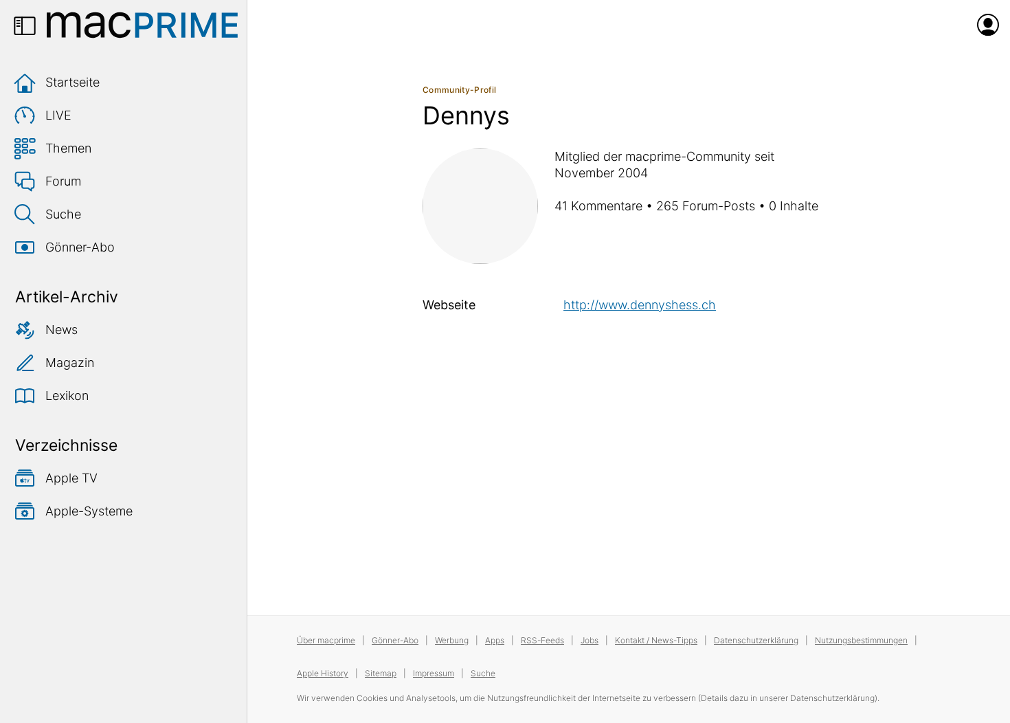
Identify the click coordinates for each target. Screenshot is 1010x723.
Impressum (433, 673)
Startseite (72, 82)
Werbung (452, 640)
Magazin (69, 362)
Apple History (322, 673)
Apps (494, 640)
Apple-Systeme (89, 511)
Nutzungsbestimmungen (861, 640)
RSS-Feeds (542, 640)
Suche (63, 214)
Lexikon (67, 395)
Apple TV (71, 478)
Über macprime (326, 640)
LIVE (58, 115)
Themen (68, 148)
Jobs (589, 640)
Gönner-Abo (80, 247)
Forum (63, 181)
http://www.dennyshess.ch (639, 305)
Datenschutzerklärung (756, 640)
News (61, 329)
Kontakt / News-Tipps (656, 640)
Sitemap (380, 673)
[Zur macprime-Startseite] (142, 24)
